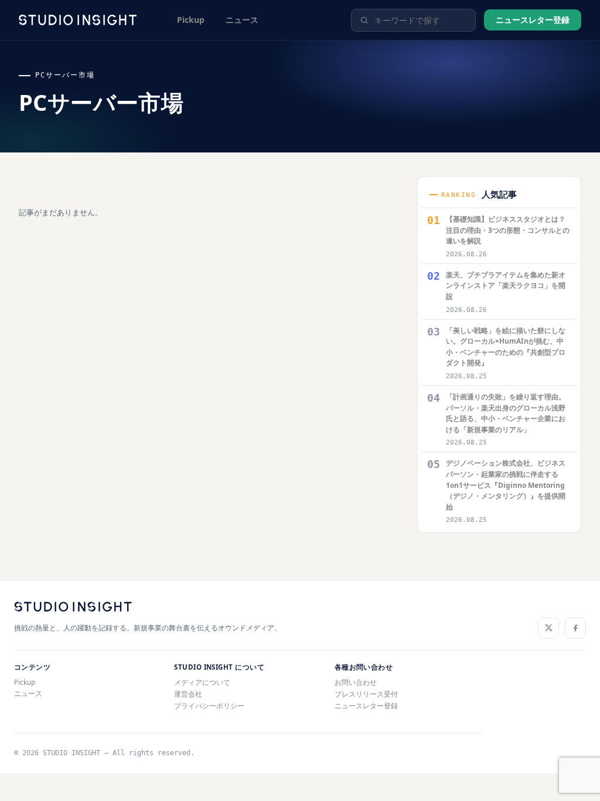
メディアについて (202, 682)
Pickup (190, 19)
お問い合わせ (356, 682)
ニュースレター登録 (533, 19)
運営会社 (188, 694)
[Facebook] (575, 628)
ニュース (242, 19)
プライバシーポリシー (209, 705)
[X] (548, 628)
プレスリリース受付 (366, 694)
